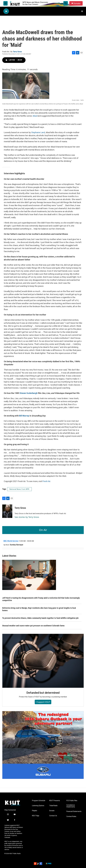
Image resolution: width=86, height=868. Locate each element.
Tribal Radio (53, 805)
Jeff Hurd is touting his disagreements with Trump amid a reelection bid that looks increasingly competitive (41, 599)
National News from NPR (19, 489)
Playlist (34, 810)
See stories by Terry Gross (27, 517)
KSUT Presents (54, 800)
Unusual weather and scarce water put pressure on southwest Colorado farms (33, 625)
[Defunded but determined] (43, 661)
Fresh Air (46, 481)
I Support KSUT (43, 702)
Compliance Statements (70, 806)
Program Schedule (38, 800)
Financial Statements (73, 811)
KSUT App (35, 816)
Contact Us (53, 816)
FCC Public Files (71, 800)
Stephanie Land (38, 132)
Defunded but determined (42, 692)
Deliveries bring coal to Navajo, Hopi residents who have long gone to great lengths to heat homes (39, 609)
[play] (6, 11)
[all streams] (82, 11)
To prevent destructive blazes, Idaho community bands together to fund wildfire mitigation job (40, 618)
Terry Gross (17, 51)
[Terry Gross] (7, 511)
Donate (76, 3)
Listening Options (38, 805)
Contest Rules (71, 816)
